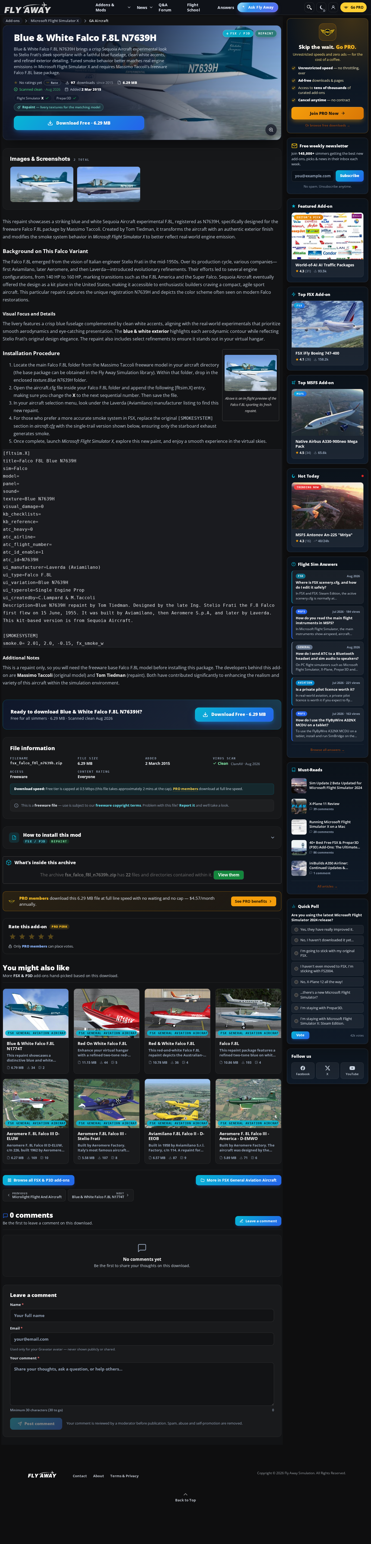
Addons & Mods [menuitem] (105, 7)
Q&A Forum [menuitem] (165, 7)
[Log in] (333, 7)
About (98, 1475)
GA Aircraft (98, 20)
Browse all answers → (327, 750)
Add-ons (13, 20)
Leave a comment (261, 1220)
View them (228, 875)
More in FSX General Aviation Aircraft (241, 1180)
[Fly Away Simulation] (27, 7)
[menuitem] (257, 7)
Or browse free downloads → (327, 125)
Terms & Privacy (124, 1475)
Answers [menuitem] (226, 7)
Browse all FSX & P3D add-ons (42, 1180)
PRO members (185, 789)
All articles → (327, 886)
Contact (80, 1475)
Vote (300, 1035)
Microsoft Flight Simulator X (55, 20)
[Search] (309, 7)
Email (16, 1328)
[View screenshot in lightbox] (271, 129)
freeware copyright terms (118, 805)
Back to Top (185, 1500)
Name (17, 1305)
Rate (54, 83)
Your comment (24, 1358)
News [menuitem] (142, 7)
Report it (187, 805)
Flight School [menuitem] (193, 7)
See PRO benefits (251, 901)
